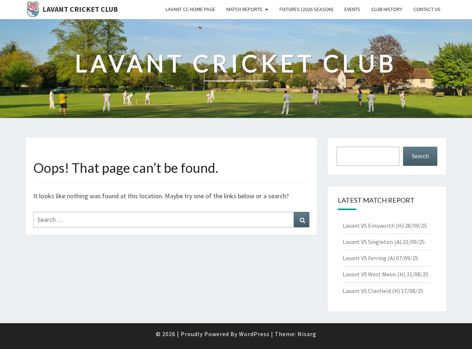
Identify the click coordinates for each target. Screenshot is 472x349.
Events (352, 9)
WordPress (254, 334)
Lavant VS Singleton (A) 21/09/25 (384, 241)
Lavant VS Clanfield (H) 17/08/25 (383, 290)
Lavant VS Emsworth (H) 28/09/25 (385, 225)
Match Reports (244, 9)
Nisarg (307, 334)
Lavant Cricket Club (80, 9)
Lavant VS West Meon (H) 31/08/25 (385, 274)
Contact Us (427, 9)
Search (420, 156)
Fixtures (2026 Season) (306, 9)
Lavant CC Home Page (190, 9)
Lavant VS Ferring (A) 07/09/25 (380, 258)
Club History (386, 9)
